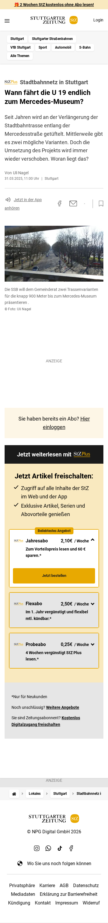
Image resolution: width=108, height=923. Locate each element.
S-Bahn (85, 47)
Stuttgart (17, 39)
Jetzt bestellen (54, 575)
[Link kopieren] (49, 203)
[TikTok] (60, 848)
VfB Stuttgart (20, 47)
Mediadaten (23, 894)
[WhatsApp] (48, 848)
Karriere (47, 885)
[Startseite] (14, 794)
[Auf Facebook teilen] (59, 203)
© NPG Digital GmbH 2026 (54, 831)
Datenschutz (86, 885)
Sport (43, 47)
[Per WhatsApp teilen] (84, 203)
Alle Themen (19, 56)
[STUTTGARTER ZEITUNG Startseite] (54, 20)
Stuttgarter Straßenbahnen (52, 39)
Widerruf (91, 903)
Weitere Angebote (62, 707)
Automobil (63, 47)
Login (98, 20)
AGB (64, 885)
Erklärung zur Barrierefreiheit (68, 894)
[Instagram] (36, 848)
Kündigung (19, 903)
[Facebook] (71, 848)
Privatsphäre (22, 885)
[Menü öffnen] (7, 20)
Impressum (66, 903)
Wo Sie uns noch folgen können (59, 863)
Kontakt (43, 903)
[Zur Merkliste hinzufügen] (99, 204)
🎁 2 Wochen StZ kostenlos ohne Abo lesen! (54, 4)
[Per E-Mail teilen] (73, 203)
